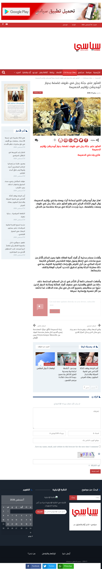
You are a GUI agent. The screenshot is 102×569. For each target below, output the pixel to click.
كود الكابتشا (95, 465)
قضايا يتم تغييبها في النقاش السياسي (16, 154)
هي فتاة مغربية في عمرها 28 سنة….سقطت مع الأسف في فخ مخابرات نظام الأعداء (14, 141)
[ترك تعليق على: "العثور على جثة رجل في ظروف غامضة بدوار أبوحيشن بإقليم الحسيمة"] (36, 140)
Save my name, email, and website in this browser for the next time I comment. (66, 447)
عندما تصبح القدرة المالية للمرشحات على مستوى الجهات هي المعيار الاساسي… (15, 229)
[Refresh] (99, 453)
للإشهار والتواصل (49, 554)
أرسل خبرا (66, 554)
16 (3, 519)
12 (21, 519)
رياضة (52, 72)
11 (26, 519)
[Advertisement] (51, 46)
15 (8, 519)
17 (30, 524)
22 (8, 524)
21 (12, 524)
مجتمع (81, 72)
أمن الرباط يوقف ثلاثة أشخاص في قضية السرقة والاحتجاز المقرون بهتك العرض (15, 200)
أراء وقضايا (26, 72)
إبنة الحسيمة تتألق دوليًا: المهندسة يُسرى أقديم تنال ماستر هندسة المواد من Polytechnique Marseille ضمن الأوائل (47, 334)
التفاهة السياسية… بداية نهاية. (16, 215)
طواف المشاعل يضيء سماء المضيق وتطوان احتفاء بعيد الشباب (15, 185)
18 (26, 524)
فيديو (35, 72)
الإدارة (74, 24)
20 (16, 524)
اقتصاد (58, 72)
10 (30, 519)
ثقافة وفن (43, 72)
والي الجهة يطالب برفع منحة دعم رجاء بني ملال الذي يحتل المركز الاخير (85, 331)
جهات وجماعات (69, 72)
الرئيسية (96, 72)
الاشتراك (39, 511)
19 (21, 524)
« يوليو (30, 536)
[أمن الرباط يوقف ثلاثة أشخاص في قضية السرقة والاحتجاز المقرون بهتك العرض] (88, 359)
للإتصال (65, 24)
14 (12, 519)
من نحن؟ (31, 554)
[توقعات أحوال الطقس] (45, 359)
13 (16, 519)
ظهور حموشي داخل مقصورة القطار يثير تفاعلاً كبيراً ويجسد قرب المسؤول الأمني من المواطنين (15, 247)
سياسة (89, 72)
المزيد (18, 72)
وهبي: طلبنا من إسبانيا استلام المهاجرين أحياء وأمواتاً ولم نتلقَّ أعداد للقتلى (16, 168)
